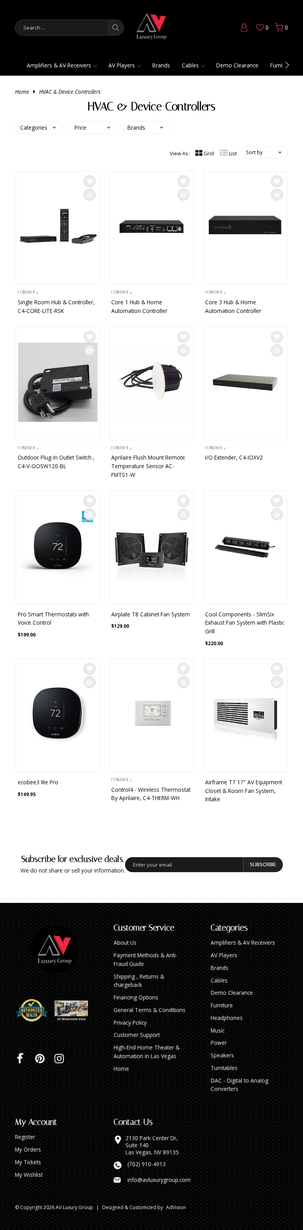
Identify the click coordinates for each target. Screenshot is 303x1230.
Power (219, 1042)
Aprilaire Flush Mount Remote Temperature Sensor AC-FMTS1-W (148, 466)
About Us (125, 942)
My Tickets (28, 1162)
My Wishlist (29, 1174)
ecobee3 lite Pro (38, 782)
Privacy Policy (130, 1022)
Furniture (222, 1005)
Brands (161, 65)
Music (217, 1030)
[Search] (115, 27)
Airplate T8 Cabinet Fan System (150, 614)
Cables (190, 65)
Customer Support (137, 1034)
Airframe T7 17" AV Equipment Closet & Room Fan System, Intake (243, 790)
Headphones (227, 1018)
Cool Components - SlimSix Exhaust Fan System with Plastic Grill (244, 622)
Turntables (224, 1068)
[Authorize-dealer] (34, 1010)
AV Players (121, 65)
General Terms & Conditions (149, 1010)
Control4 (28, 292)
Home (22, 91)
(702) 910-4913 (146, 1164)
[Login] (244, 27)
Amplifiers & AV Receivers (59, 65)
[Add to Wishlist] (89, 181)
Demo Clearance (237, 65)
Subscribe (263, 864)
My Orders (28, 1149)
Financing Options (136, 997)
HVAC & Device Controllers (70, 91)
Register (25, 1137)
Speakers (222, 1055)
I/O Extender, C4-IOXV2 (234, 457)
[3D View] (74, 1010)
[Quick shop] (89, 195)
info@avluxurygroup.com (159, 1179)
